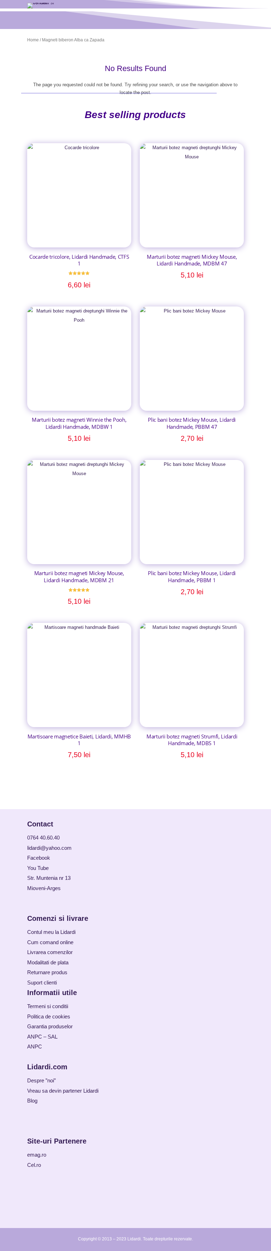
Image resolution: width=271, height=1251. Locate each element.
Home (33, 39)
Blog (32, 1101)
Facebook (38, 858)
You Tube (38, 868)
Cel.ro (34, 1165)
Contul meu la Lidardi (51, 932)
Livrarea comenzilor (50, 952)
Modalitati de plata (47, 962)
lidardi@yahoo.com (49, 848)
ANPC (34, 1047)
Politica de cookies (48, 1016)
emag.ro (36, 1155)
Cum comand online (50, 942)
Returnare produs (47, 972)
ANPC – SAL (42, 1037)
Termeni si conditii (47, 1006)
